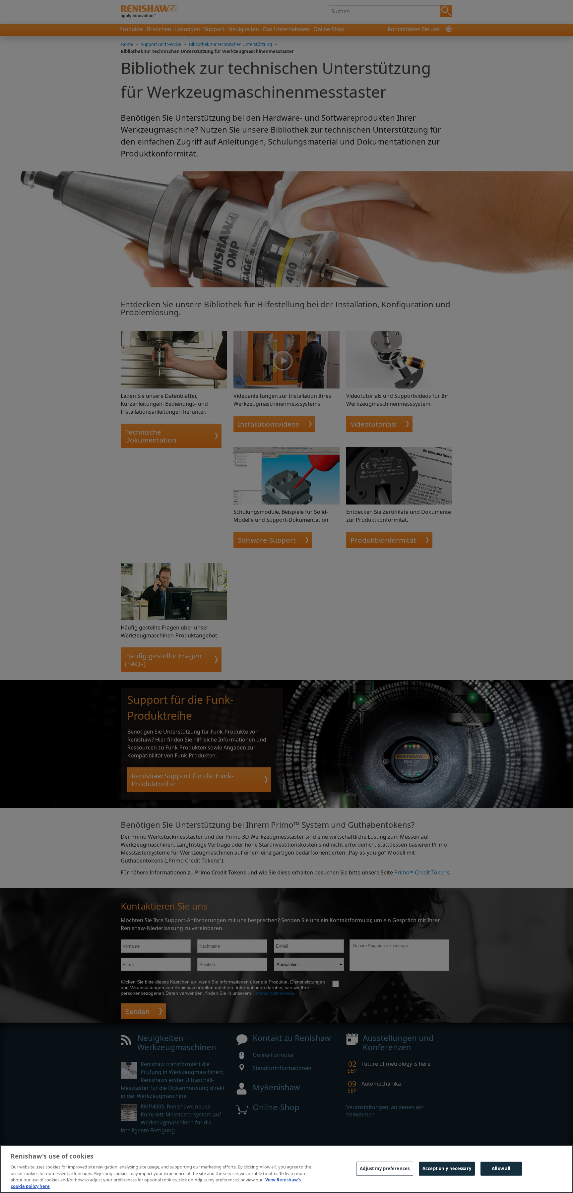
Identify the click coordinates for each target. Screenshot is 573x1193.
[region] (286, 1169)
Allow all (501, 1168)
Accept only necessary (446, 1168)
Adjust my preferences (385, 1168)
